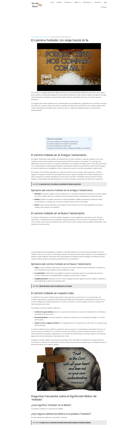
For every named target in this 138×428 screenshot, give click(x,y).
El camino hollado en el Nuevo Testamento (62, 144)
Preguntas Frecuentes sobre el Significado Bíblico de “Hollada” (68, 148)
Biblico (77, 2)
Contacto (104, 7)
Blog (105, 2)
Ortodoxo (67, 2)
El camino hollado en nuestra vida (59, 146)
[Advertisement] (69, 23)
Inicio (52, 2)
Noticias (59, 2)
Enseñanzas (86, 2)
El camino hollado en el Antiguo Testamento (62, 142)
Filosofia (97, 2)
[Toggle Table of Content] (89, 139)
